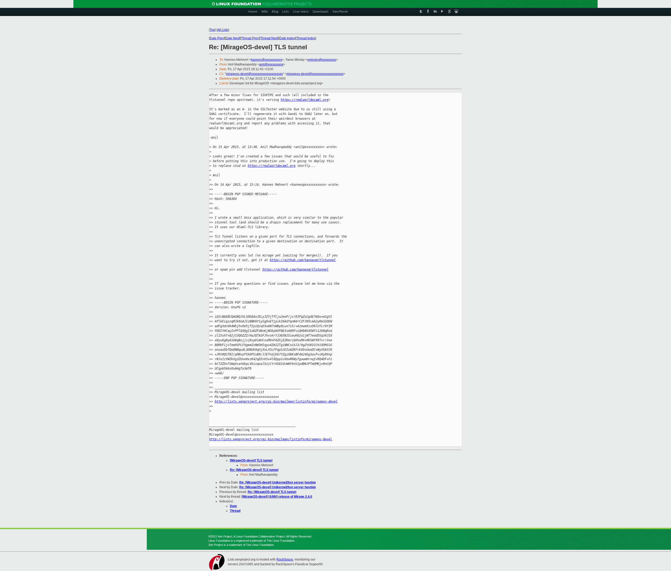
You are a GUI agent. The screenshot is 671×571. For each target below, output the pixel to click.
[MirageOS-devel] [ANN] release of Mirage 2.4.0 (277, 496)
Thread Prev (250, 38)
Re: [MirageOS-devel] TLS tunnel (254, 470)
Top (212, 30)
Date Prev (217, 38)
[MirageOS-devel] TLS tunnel (251, 460)
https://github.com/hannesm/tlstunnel (303, 260)
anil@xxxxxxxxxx (271, 64)
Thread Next (269, 38)
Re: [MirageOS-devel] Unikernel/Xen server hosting (277, 482)
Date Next (232, 38)
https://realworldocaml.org (304, 100)
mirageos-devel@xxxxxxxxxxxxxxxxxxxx (254, 74)
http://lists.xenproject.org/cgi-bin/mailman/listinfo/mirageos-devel (276, 401)
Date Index (287, 38)
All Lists (222, 30)
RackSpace (285, 559)
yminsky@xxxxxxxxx (321, 60)
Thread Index (305, 38)
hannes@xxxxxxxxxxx (266, 60)
